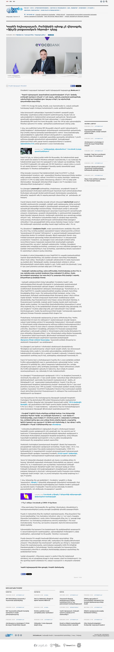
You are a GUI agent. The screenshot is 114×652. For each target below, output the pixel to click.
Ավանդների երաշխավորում (50, 10)
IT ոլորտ (90, 8)
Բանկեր (26, 8)
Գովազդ (79, 635)
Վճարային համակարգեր (32, 10)
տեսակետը (56, 424)
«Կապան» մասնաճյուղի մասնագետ (45, 14)
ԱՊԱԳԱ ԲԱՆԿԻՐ (60, 14)
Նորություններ (99, 126)
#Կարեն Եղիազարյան (14, 86)
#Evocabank (23, 86)
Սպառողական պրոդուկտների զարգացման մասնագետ (81, 14)
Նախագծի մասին (47, 635)
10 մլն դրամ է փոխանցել (67, 453)
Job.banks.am (30, 14)
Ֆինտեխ (46, 595)
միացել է (34, 482)
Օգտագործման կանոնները (62, 635)
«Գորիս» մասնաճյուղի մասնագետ (33, 16)
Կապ (73, 635)
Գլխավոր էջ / (20, 35)
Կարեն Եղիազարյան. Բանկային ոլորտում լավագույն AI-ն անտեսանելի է (69, 612)
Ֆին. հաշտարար (73, 8)
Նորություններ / (29, 35)
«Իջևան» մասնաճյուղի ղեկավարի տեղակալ (77, 16)
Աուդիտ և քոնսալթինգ (58, 8)
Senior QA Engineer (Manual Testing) (54, 16)
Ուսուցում (82, 8)
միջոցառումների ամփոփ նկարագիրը (35, 340)
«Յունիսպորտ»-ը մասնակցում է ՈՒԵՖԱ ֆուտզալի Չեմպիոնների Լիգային (94, 143)
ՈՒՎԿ (32, 8)
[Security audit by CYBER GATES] (55, 645)
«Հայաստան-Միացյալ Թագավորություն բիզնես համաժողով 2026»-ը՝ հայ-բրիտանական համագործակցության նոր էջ (71, 602)
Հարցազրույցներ (74, 607)
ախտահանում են (27, 143)
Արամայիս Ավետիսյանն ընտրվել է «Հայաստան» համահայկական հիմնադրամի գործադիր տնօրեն (94, 168)
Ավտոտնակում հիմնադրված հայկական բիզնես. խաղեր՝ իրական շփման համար (95, 131)
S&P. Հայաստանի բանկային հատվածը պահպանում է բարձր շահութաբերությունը (17, 612)
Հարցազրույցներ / (40, 35)
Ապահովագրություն (42, 8)
